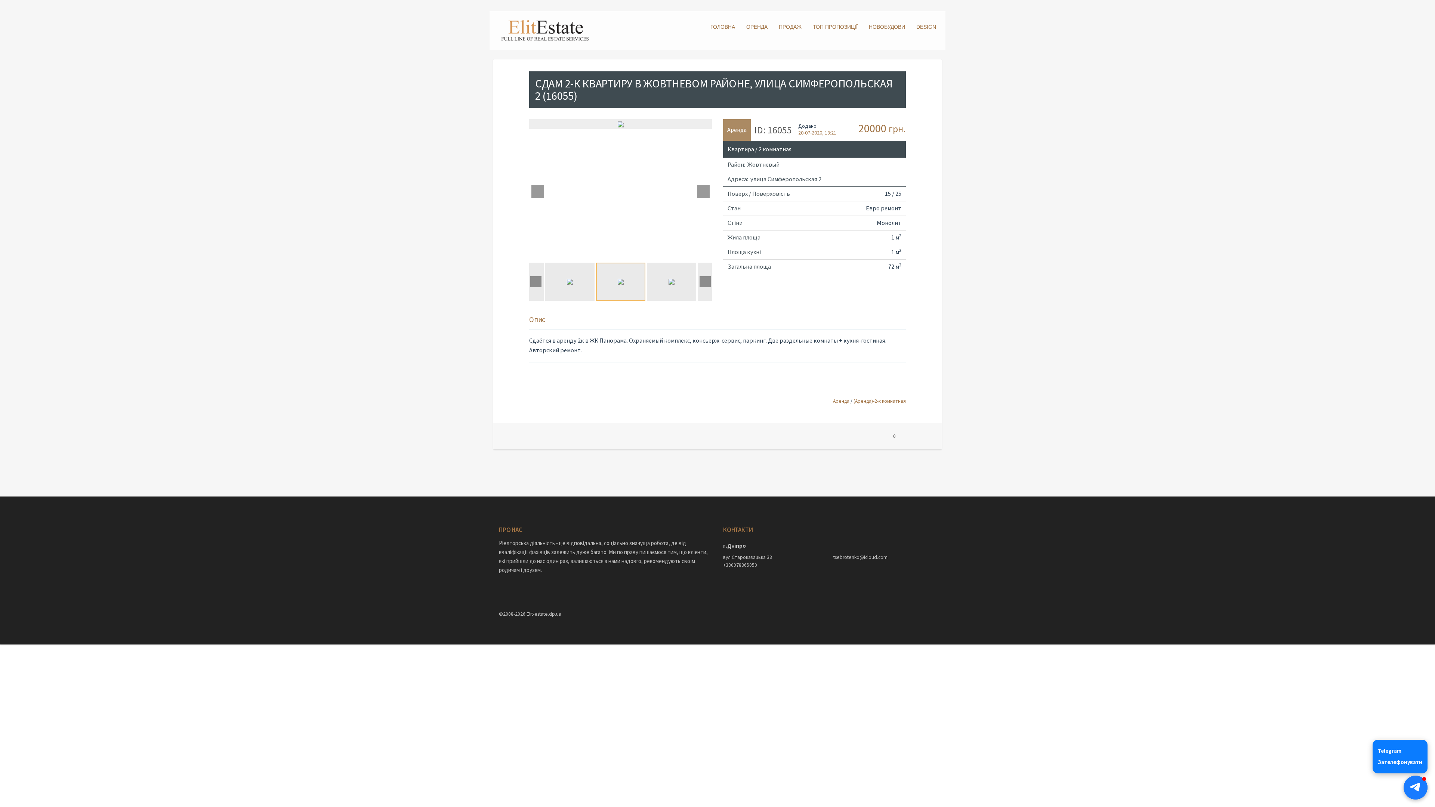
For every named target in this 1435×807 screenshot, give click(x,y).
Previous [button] (537, 191)
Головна (722, 27)
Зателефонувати (1400, 762)
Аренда (841, 401)
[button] (1416, 788)
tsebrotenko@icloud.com (860, 557)
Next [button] (703, 191)
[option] (620, 124)
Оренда (757, 27)
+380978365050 (740, 565)
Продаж (790, 27)
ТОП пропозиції (835, 27)
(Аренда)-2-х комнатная (880, 401)
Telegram (1389, 750)
